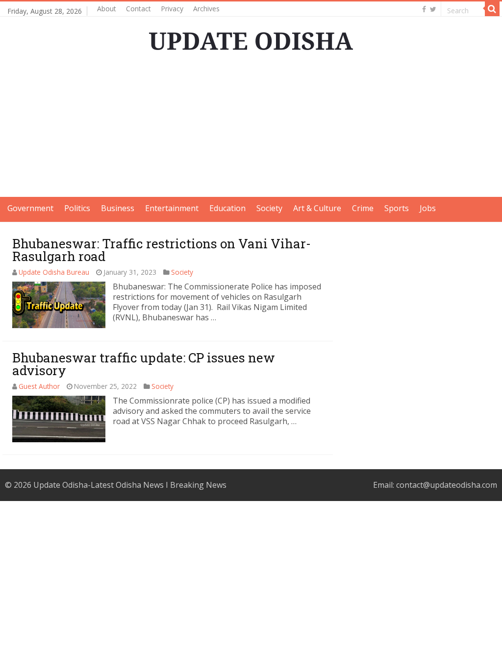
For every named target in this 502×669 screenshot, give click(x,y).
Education (227, 208)
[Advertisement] (251, 128)
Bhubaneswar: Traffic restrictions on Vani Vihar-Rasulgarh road (161, 249)
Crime (363, 208)
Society (269, 208)
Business (117, 208)
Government (30, 208)
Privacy (172, 8)
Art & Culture (317, 208)
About (106, 8)
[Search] (492, 8)
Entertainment (172, 208)
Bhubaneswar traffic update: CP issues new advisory (143, 364)
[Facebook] (424, 9)
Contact (138, 8)
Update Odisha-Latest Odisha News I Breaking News (129, 484)
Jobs (428, 208)
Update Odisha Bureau (54, 272)
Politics (77, 208)
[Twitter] (433, 9)
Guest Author (39, 386)
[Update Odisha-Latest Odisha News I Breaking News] (251, 38)
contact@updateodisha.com (446, 484)
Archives (206, 8)
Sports (396, 208)
